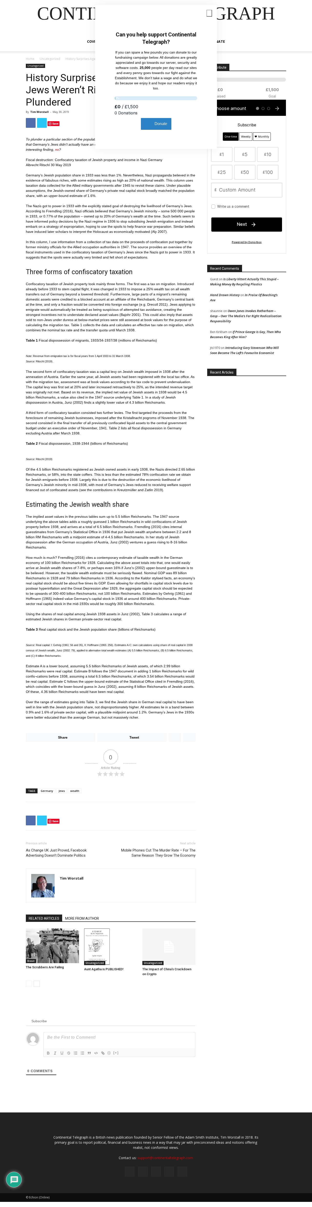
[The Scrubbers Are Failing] (52, 945)
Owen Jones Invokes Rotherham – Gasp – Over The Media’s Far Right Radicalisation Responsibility (246, 316)
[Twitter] (143, 1171)
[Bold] (48, 1053)
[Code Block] (96, 1053)
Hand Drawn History (225, 295)
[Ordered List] (75, 1053)
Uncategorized (50, 59)
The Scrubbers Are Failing (45, 967)
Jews (61, 791)
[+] (116, 1053)
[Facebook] (130, 1171)
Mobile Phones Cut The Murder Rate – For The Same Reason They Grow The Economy (158, 853)
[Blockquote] (89, 1053)
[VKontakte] (169, 1171)
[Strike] (68, 1053)
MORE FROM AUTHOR (82, 918)
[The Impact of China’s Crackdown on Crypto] (168, 946)
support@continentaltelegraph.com (165, 1157)
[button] (280, 42)
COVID (92, 41)
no (57, 149)
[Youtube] (182, 1171)
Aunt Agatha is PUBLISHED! (104, 969)
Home (30, 59)
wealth (74, 791)
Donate (217, 41)
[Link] (102, 1053)
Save (55, 123)
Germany (47, 791)
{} (109, 1053)
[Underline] (61, 1053)
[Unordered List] (82, 1053)
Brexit (31, 961)
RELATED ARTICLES (44, 918)
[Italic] (55, 1053)
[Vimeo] (156, 1171)
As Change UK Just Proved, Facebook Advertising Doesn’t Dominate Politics (56, 853)
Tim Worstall (39, 112)
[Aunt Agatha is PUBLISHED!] (110, 946)
